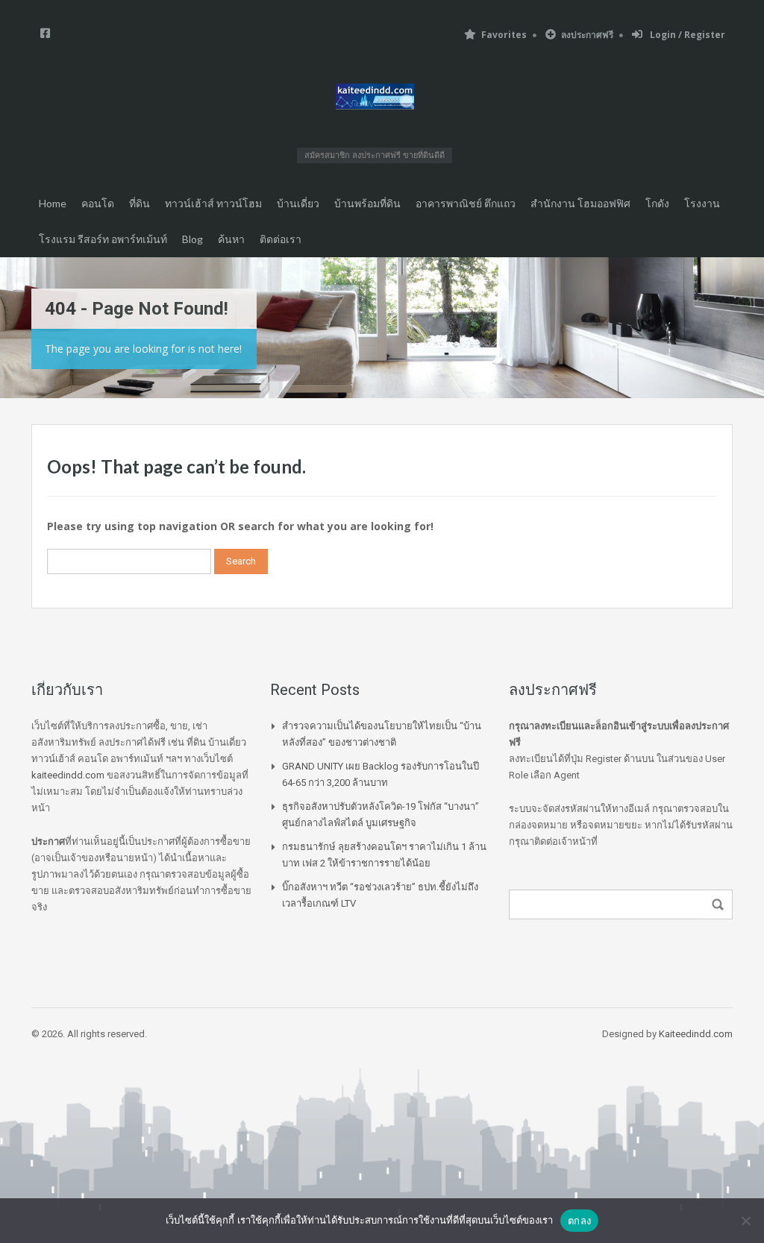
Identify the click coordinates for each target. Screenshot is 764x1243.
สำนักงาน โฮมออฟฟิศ (580, 203)
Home (52, 203)
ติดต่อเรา (280, 239)
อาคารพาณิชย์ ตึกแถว (466, 203)
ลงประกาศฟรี (587, 34)
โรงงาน (702, 203)
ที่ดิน (139, 203)
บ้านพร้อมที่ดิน (367, 203)
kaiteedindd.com (67, 775)
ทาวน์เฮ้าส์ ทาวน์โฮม (213, 203)
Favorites (504, 34)
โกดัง (657, 203)
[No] (745, 1220)
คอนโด (97, 203)
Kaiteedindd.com (696, 1033)
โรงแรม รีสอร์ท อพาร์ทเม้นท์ (103, 239)
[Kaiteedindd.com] (375, 98)
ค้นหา (231, 239)
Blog (192, 239)
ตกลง (579, 1221)
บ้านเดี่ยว (298, 203)
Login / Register (686, 34)
